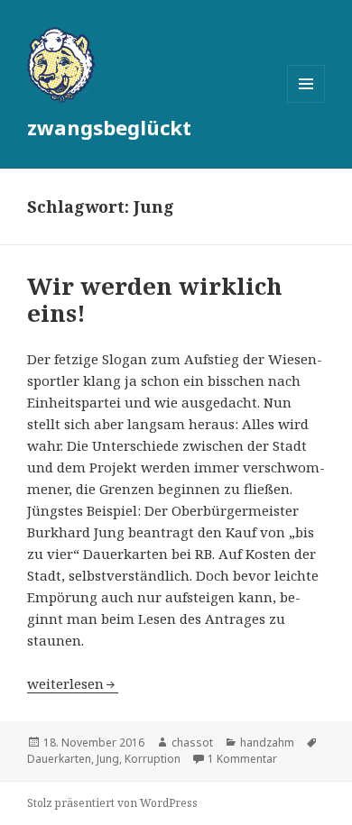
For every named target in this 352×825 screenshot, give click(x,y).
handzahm (267, 742)
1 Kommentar (242, 758)
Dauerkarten (59, 758)
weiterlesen (72, 683)
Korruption (153, 758)
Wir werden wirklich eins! (155, 299)
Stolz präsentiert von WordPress (112, 803)
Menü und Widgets (306, 102)
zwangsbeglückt (109, 127)
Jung (108, 758)
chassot (192, 742)
